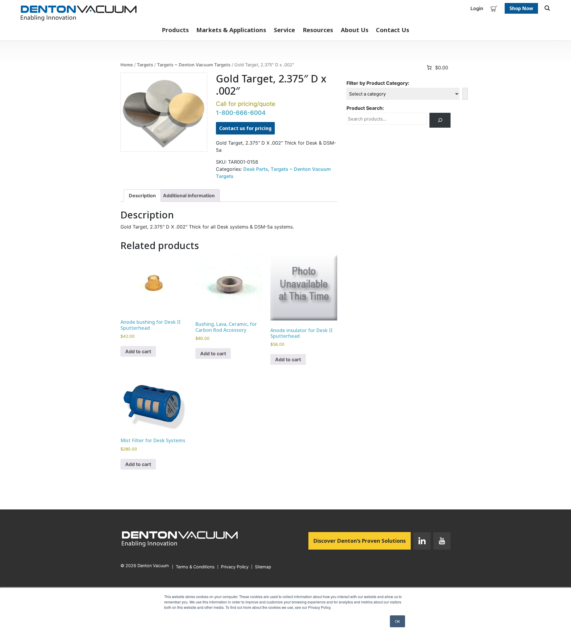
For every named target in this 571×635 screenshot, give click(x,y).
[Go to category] (465, 94)
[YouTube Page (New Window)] (441, 542)
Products (175, 30)
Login (476, 8)
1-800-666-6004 (241, 112)
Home (126, 65)
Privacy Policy (235, 567)
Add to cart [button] (138, 351)
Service (284, 30)
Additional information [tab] (189, 195)
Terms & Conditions (195, 567)
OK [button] (397, 621)
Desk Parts (255, 169)
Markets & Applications (231, 30)
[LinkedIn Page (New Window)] (422, 542)
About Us (354, 30)
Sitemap (263, 567)
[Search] (440, 120)
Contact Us (392, 30)
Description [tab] (142, 195)
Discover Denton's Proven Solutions (362, 540)
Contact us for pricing (245, 128)
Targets (145, 65)
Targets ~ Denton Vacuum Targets (193, 65)
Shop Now (521, 8)
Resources (318, 30)
